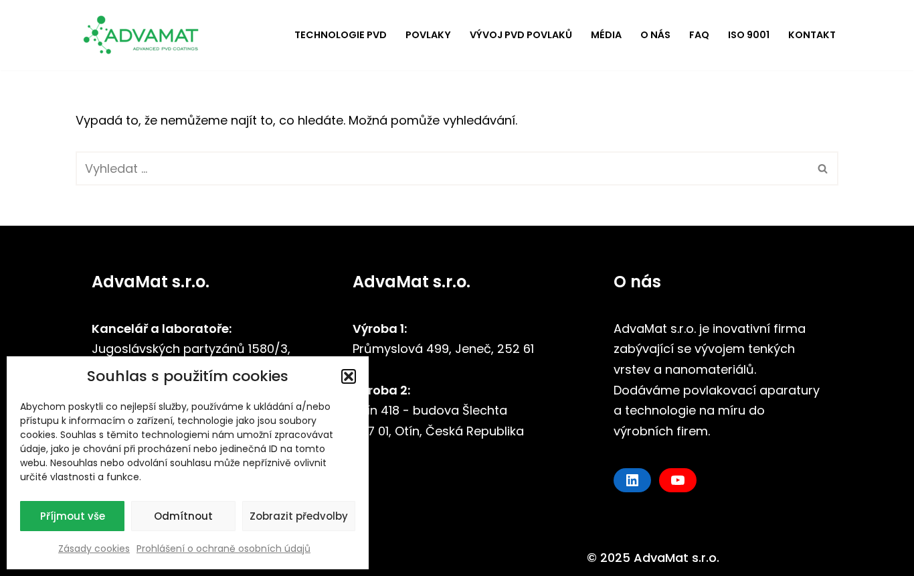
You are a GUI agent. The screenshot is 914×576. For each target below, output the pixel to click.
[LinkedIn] (632, 480)
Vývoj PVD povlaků (521, 35)
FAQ (699, 35)
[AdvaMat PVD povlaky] (146, 35)
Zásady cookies (94, 548)
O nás (655, 35)
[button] (348, 376)
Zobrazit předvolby (299, 516)
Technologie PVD (340, 35)
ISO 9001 (748, 35)
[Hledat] (823, 168)
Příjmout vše (72, 516)
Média (606, 35)
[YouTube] (678, 480)
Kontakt (812, 35)
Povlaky (428, 35)
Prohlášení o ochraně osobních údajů (223, 548)
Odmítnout (183, 516)
